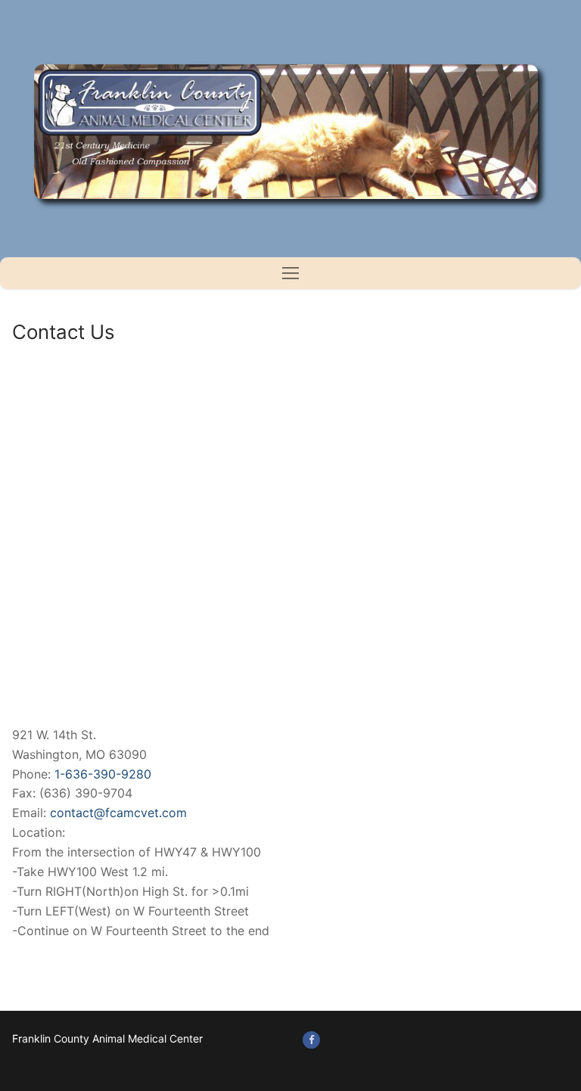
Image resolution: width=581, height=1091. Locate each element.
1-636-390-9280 (102, 774)
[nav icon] (290, 273)
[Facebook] (311, 1040)
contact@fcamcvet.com (118, 812)
